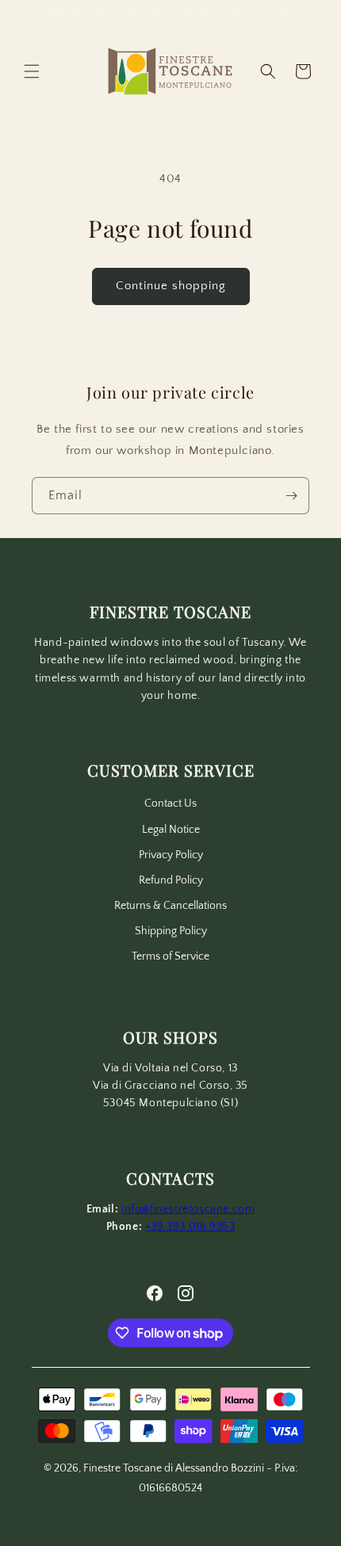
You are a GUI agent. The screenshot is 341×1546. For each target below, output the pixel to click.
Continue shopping (171, 285)
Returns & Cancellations (170, 905)
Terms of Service (170, 956)
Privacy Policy (171, 855)
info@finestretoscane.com (188, 1209)
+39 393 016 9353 (190, 1226)
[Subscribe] (291, 495)
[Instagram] (185, 1293)
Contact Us (170, 803)
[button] (31, 71)
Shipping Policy (171, 931)
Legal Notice (171, 829)
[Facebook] (154, 1293)
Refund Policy (171, 880)
